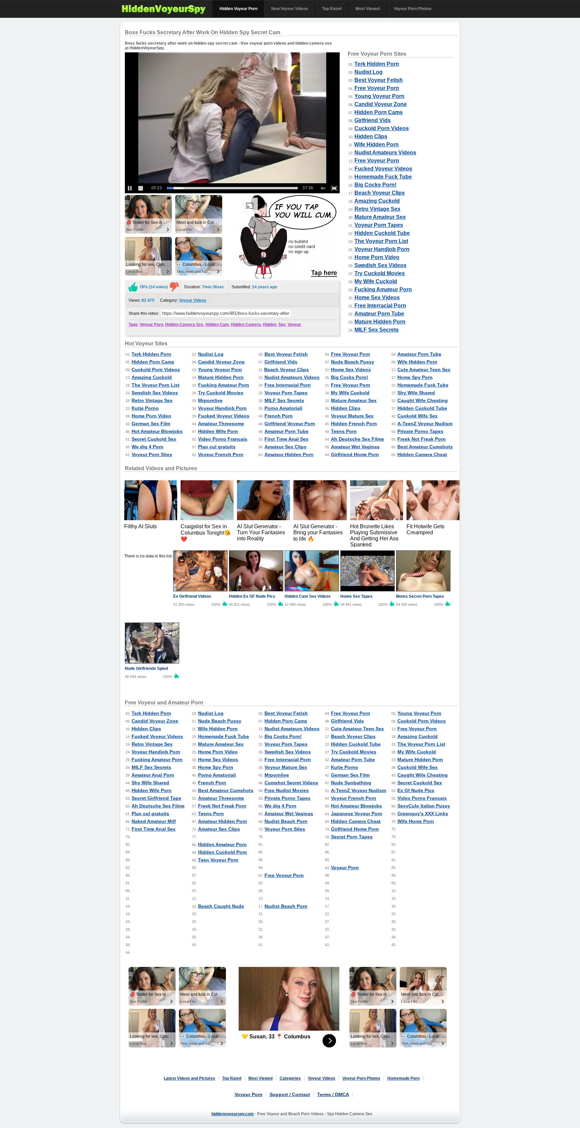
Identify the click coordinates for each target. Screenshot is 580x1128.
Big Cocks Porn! (375, 185)
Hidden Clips (370, 136)
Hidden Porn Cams (378, 112)
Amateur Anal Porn (153, 775)
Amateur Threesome (221, 423)
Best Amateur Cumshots (425, 446)
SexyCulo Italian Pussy (423, 805)
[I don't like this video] (174, 287)
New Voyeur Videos (289, 8)
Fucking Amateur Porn (383, 289)
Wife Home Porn (415, 821)
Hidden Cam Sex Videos (308, 596)
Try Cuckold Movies (379, 273)
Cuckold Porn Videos (381, 128)
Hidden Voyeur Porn (238, 8)
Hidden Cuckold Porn (222, 852)
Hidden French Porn (354, 423)
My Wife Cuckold (375, 281)
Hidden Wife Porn (218, 431)
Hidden (269, 324)
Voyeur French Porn (220, 454)
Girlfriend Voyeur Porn (289, 423)
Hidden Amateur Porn (222, 844)
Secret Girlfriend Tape (156, 798)
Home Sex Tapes (356, 596)
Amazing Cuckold (377, 201)
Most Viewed (367, 8)
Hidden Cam (217, 324)
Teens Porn (344, 431)
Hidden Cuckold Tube (382, 233)
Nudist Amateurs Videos (385, 152)
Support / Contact (290, 1094)
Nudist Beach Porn (285, 821)
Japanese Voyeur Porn (356, 813)
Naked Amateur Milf (154, 821)
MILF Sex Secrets (376, 330)
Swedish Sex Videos (380, 265)
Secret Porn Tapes (352, 836)
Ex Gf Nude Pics (415, 790)
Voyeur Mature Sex (352, 416)
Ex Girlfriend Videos (192, 596)
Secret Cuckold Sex (154, 439)
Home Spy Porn (415, 377)
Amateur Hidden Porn (288, 454)
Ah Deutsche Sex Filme (357, 439)
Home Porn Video (376, 257)
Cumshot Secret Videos (291, 782)
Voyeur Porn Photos (413, 8)
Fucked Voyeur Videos (383, 168)
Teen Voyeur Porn (218, 860)
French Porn (278, 416)
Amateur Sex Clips (285, 446)
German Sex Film (151, 423)
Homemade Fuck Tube (383, 177)
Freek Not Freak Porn (421, 439)
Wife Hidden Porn (376, 144)
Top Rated (331, 8)
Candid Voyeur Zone (380, 104)
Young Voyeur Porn (379, 96)
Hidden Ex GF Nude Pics (252, 596)
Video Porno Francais (222, 439)
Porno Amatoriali (283, 408)
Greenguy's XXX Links (422, 813)
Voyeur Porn (151, 324)
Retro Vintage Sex (377, 209)
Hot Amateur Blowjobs (157, 431)
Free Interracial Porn (380, 305)
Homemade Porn (403, 1078)
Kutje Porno (145, 408)
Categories (290, 1078)
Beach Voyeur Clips (379, 193)
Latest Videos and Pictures (189, 1078)
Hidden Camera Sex (184, 324)
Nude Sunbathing (351, 782)
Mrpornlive (210, 400)
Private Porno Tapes (420, 431)
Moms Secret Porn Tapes (420, 596)
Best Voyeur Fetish (378, 80)
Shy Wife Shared (416, 392)
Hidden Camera (246, 324)
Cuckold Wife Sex (417, 416)
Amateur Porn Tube (379, 313)
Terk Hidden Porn (376, 64)
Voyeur (294, 324)
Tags (133, 324)
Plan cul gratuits (217, 446)
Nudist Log (368, 72)
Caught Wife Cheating (422, 400)
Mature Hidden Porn (379, 322)
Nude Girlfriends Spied (146, 668)
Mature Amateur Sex (380, 217)
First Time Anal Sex (286, 439)
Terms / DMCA (333, 1094)
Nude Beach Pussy (352, 361)
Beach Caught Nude (221, 906)
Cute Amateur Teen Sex (423, 369)
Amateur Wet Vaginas (355, 446)
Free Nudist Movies (286, 790)
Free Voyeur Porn (376, 88)
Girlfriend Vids (372, 120)
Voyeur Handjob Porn (381, 249)
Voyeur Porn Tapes (378, 225)
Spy (282, 324)
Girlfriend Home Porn (355, 454)
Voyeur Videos (192, 300)
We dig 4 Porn (147, 446)
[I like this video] (133, 287)
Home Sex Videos (377, 297)
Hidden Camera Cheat (422, 454)
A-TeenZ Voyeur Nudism (424, 423)
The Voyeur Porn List (381, 241)
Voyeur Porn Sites (152, 454)
